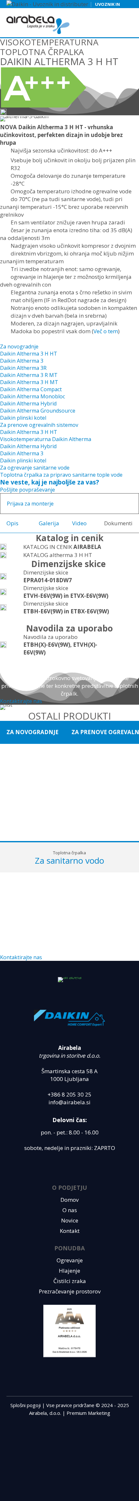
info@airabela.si (69, 1102)
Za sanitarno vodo (69, 860)
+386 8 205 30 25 (69, 1094)
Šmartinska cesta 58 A (69, 1071)
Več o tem (105, 331)
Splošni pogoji (25, 1405)
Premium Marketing (88, 1413)
